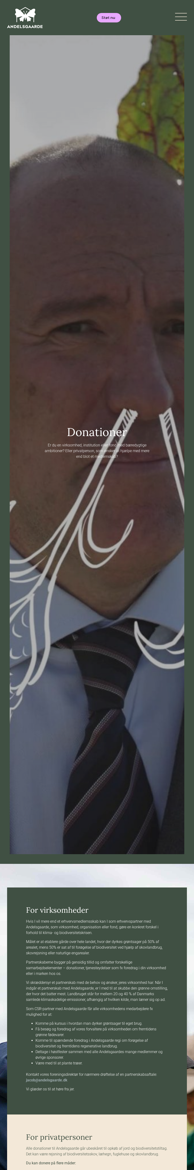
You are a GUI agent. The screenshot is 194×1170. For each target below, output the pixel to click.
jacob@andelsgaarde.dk (46, 1080)
